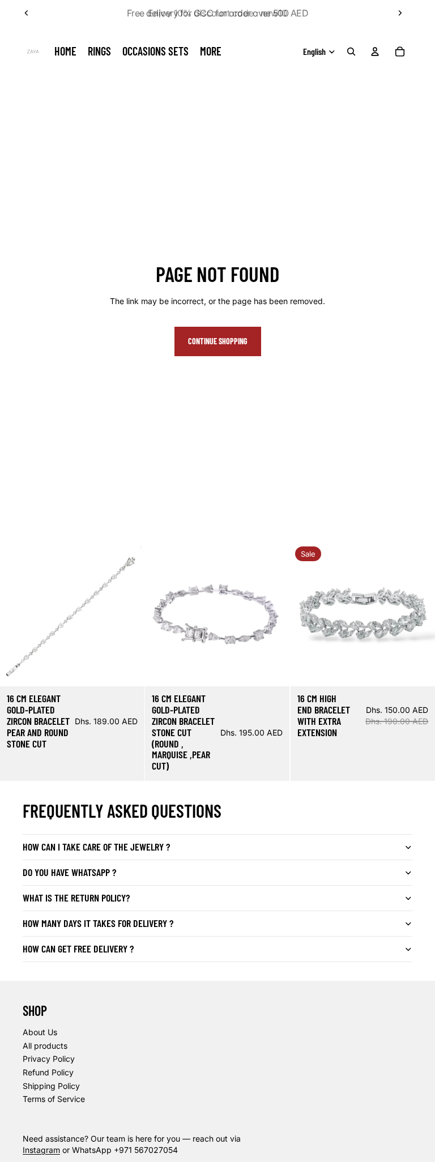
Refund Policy (48, 1072)
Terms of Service (54, 1099)
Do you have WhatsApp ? (69, 872)
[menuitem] (210, 51)
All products (45, 1045)
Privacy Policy (49, 1058)
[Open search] (351, 51)
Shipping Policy (51, 1086)
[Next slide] (399, 13)
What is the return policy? (76, 897)
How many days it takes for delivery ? (98, 923)
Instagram (41, 1150)
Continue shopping (218, 341)
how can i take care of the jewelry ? (96, 846)
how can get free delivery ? (78, 948)
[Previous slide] (26, 13)
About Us (40, 1032)
